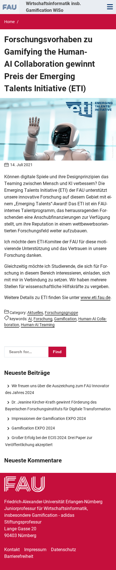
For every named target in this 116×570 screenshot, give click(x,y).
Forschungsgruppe (61, 312)
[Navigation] (110, 7)
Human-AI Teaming (38, 324)
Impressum (35, 549)
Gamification (65, 319)
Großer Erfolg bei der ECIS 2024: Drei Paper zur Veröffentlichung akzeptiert (48, 441)
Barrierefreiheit (18, 556)
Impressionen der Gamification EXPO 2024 (49, 418)
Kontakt (12, 549)
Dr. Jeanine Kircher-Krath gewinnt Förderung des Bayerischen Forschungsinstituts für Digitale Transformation (58, 405)
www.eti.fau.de (95, 297)
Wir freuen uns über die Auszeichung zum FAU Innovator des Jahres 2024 (57, 389)
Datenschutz (63, 549)
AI (30, 319)
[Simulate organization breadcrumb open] (9, 7)
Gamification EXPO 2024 (33, 428)
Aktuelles (35, 312)
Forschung (43, 319)
